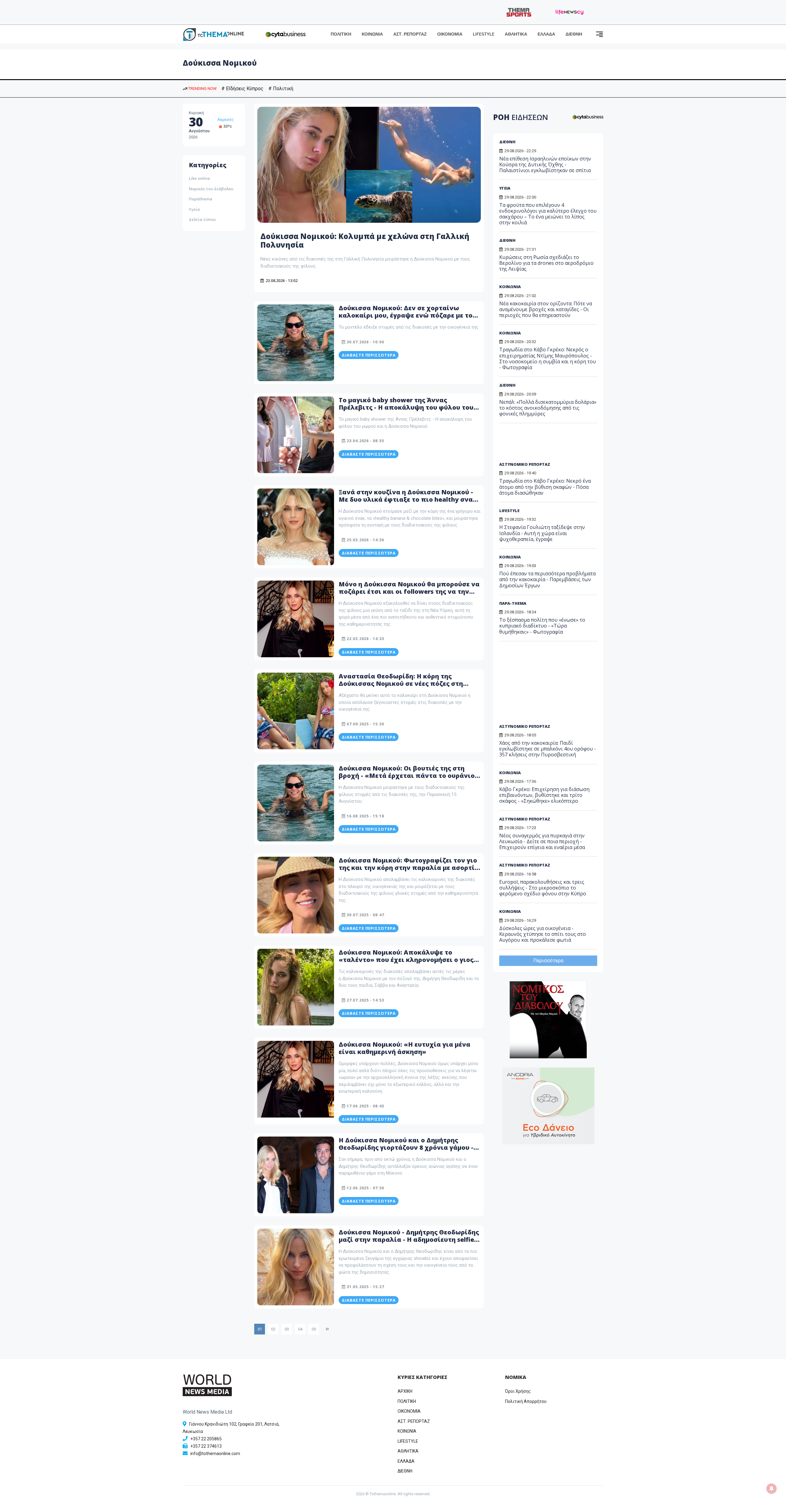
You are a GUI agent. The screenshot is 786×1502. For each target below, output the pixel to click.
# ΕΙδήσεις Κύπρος (242, 88)
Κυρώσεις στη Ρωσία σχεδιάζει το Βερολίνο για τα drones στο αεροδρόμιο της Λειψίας (546, 263)
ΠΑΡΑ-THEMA (512, 603)
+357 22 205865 (206, 1438)
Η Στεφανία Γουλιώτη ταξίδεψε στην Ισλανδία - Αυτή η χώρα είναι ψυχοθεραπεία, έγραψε (542, 533)
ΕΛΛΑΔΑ (546, 34)
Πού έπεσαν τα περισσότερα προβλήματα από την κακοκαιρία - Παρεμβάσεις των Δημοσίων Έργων (547, 579)
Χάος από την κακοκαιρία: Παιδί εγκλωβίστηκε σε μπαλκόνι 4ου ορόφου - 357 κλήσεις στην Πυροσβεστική (547, 748)
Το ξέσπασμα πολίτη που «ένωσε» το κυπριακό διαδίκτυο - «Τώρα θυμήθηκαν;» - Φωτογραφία (542, 625)
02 (273, 1329)
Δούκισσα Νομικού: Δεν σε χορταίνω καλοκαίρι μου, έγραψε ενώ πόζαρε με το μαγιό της (406, 315)
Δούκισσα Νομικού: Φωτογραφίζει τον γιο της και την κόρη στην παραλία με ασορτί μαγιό (408, 867)
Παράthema (200, 199)
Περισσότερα (548, 960)
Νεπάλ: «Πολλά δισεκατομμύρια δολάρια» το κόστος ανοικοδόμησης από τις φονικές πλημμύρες (548, 408)
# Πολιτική (280, 88)
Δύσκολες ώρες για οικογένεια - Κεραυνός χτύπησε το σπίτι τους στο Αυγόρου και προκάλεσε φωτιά (542, 934)
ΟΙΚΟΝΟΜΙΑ (449, 34)
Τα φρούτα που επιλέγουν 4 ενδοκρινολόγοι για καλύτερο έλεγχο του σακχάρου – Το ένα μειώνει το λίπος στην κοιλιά (548, 214)
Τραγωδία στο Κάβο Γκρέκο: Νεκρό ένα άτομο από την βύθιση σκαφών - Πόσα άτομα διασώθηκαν (545, 486)
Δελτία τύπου (202, 219)
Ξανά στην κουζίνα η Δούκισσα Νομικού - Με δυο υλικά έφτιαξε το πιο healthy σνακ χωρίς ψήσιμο (408, 499)
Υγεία (194, 209)
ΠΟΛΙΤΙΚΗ (341, 34)
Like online (199, 178)
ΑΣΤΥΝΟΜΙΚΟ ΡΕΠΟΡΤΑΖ (524, 464)
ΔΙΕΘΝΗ (574, 34)
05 (314, 1329)
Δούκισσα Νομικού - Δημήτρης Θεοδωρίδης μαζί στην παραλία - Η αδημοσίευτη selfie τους (409, 1239)
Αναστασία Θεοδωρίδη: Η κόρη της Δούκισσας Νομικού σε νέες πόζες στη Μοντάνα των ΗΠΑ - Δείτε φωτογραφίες (404, 683)
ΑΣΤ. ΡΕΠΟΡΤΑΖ (410, 34)
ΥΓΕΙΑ (504, 188)
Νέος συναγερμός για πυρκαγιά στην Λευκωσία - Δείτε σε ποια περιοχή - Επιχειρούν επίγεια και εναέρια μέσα (542, 841)
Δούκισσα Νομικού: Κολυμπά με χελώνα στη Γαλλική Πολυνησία (364, 240)
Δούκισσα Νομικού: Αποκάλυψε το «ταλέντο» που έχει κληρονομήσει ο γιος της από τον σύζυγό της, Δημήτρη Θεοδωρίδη (406, 963)
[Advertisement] (546, 444)
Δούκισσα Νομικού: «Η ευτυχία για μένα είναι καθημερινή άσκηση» (404, 1048)
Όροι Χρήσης (518, 1391)
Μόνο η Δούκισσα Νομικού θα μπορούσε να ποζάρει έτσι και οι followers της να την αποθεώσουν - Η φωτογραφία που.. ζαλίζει (409, 591)
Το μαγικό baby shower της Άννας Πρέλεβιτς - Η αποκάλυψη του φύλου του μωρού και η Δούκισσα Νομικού (406, 407)
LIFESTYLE (483, 34)
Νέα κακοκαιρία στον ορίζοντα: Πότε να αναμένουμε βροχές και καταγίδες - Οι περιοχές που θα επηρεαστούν (545, 309)
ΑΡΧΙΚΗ (405, 1391)
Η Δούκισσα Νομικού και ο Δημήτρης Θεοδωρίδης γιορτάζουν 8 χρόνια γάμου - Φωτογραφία (406, 1147)
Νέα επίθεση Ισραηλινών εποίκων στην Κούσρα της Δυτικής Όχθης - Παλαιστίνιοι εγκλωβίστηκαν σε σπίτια (545, 164)
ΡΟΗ (520, 117)
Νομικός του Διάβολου (211, 188)
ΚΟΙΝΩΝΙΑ (372, 34)
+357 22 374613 (206, 1446)
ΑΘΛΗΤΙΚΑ (516, 34)
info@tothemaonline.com (215, 1453)
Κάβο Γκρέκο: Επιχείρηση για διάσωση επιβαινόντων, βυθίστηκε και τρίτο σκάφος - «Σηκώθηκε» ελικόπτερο (544, 795)
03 (287, 1329)
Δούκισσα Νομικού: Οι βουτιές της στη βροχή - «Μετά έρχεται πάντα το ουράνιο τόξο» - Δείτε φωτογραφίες (407, 775)
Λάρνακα (225, 119)
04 (300, 1329)
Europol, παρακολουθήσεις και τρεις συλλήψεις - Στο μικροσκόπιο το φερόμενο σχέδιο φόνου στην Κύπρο (542, 887)
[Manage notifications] (771, 1488)
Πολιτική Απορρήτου (526, 1401)
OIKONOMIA (409, 1411)
